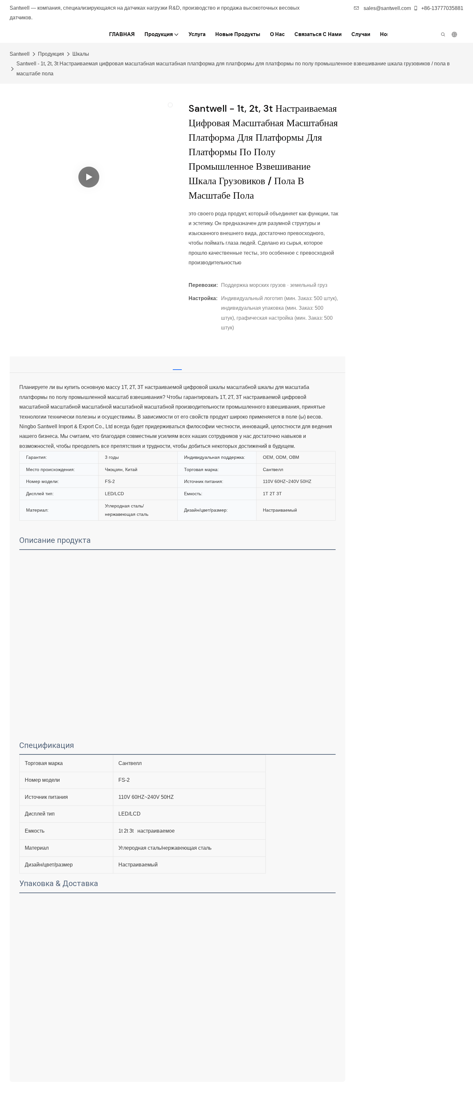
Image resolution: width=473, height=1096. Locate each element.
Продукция (51, 54)
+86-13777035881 (441, 8)
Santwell (20, 54)
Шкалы (80, 54)
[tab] (177, 363)
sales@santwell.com (386, 8)
